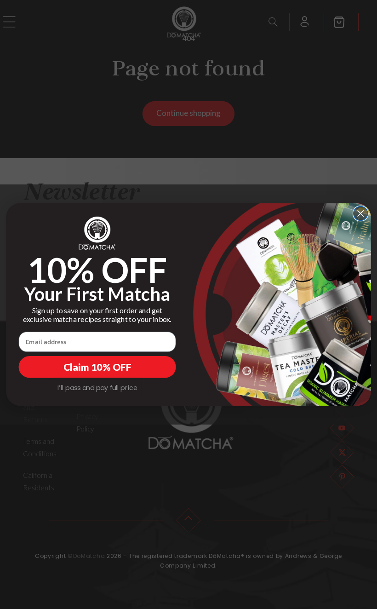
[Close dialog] (361, 214)
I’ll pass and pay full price (97, 387)
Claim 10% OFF (97, 367)
